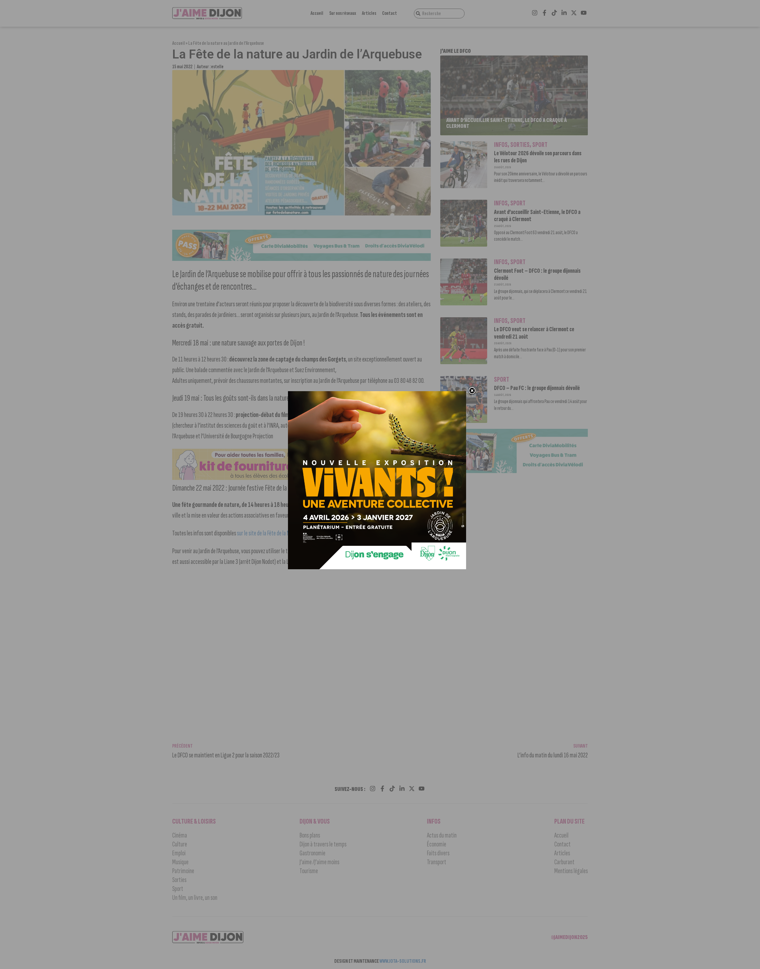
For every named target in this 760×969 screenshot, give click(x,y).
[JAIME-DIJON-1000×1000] (377, 567)
